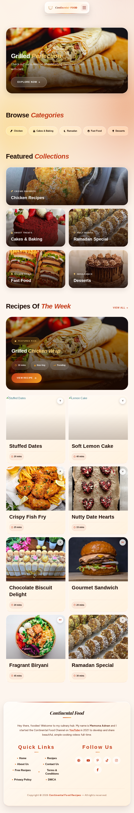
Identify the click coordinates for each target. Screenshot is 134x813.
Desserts (120, 131)
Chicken (18, 131)
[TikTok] (107, 760)
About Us (23, 764)
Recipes (52, 758)
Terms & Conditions (52, 772)
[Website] (79, 760)
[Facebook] (98, 770)
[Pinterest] (98, 760)
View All (119, 307)
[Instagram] (116, 760)
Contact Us (52, 764)
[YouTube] (88, 760)
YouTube (74, 730)
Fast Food (96, 131)
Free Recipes (23, 770)
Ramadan (72, 131)
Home (22, 758)
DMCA (52, 779)
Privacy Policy (22, 779)
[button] (84, 7)
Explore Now (27, 82)
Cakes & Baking (44, 131)
